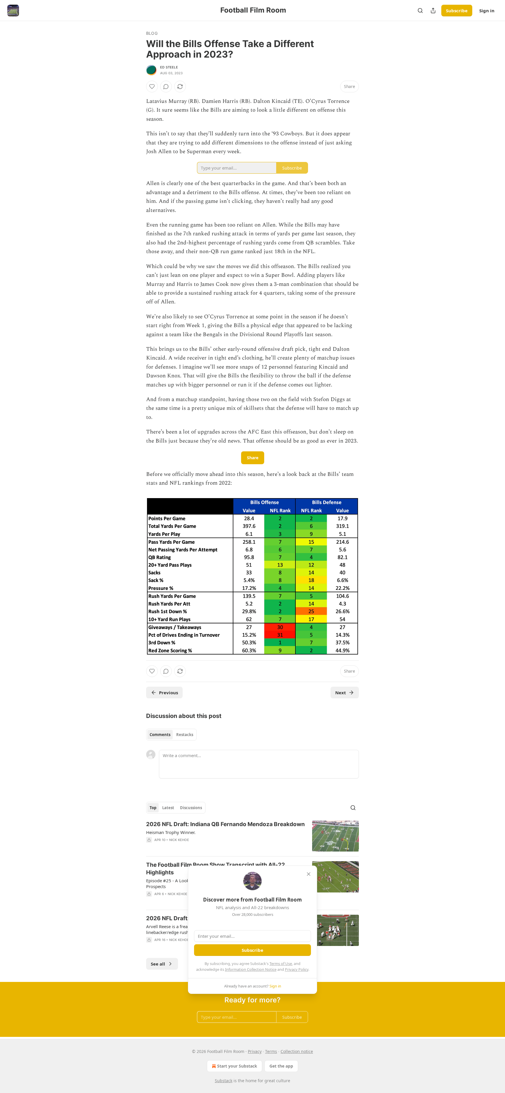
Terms (271, 1051)
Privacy (255, 1051)
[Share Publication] (433, 10)
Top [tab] (153, 807)
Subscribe (457, 10)
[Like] (152, 86)
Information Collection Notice (250, 969)
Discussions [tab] (191, 807)
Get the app (281, 1066)
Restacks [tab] (184, 734)
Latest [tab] (168, 807)
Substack (223, 1080)
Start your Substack (237, 1066)
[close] (308, 874)
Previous (168, 692)
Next (340, 692)
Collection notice (297, 1051)
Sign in (486, 10)
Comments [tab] (160, 734)
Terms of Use (280, 963)
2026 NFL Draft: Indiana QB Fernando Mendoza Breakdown (225, 824)
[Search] (420, 10)
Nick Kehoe (179, 840)
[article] (252, 836)
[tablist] (171, 734)
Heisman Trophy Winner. (171, 832)
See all (158, 964)
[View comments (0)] (166, 86)
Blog (152, 33)
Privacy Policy (296, 969)
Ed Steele (169, 67)
